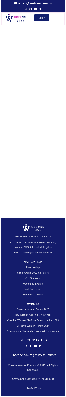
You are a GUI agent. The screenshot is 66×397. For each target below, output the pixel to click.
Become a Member (33, 294)
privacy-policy (33, 388)
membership (33, 267)
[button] (53, 17)
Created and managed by (33, 379)
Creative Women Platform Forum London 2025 (33, 320)
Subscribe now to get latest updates (33, 355)
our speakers (33, 278)
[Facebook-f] (30, 346)
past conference (33, 289)
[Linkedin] (40, 9)
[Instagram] (26, 9)
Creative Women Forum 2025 (33, 309)
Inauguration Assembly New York (33, 315)
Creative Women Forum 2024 (33, 325)
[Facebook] (30, 9)
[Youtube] (35, 9)
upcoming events (33, 283)
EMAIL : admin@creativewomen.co (33, 252)
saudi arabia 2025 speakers (33, 272)
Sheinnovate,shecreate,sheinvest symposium (33, 331)
